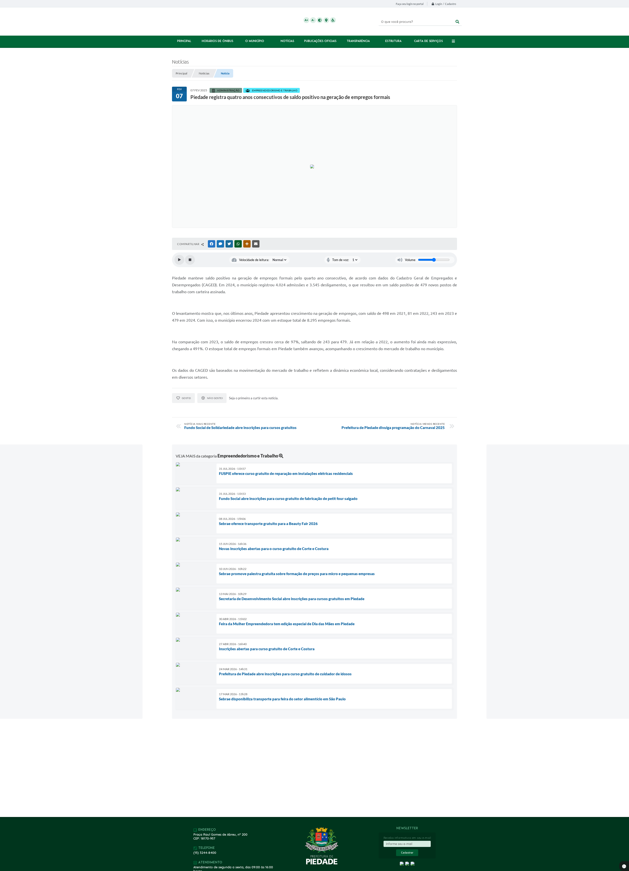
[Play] (179, 260)
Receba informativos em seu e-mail (407, 838)
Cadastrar (407, 852)
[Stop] (190, 260)
